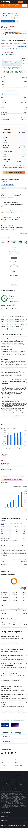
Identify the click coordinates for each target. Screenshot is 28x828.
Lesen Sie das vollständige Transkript (19, 416)
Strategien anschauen (9, 35)
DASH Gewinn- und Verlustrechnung (12, 476)
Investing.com (7, 206)
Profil (7, 43)
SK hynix (14, 622)
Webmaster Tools (5, 768)
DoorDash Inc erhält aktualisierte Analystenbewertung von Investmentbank (12, 203)
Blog (2, 760)
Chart (9, 40)
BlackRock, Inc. (4, 610)
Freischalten (15, 540)
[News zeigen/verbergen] (9, 46)
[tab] (8, 242)
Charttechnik (5, 238)
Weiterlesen (4, 555)
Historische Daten (17, 43)
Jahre (2, 482)
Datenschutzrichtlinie (5, 816)
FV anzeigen (23, 77)
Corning (3, 622)
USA (26, 567)
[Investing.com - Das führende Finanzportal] (7, 2)
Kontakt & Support (19, 765)
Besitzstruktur (5, 571)
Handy (2, 762)
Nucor (25, 622)
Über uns (17, 760)
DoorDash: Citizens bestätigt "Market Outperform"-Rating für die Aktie (10, 218)
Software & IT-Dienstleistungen (19, 558)
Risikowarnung (4, 820)
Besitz (11, 43)
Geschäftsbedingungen (5, 812)
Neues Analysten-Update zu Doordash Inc (12, 210)
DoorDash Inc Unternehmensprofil (12, 546)
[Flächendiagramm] (4, 46)
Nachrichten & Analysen (18, 40)
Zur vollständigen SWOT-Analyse (19, 379)
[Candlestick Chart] (2, 46)
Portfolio (3, 765)
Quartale (7, 482)
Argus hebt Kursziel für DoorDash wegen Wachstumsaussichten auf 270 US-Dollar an (12, 194)
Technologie (24, 561)
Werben (16, 762)
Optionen (24, 43)
